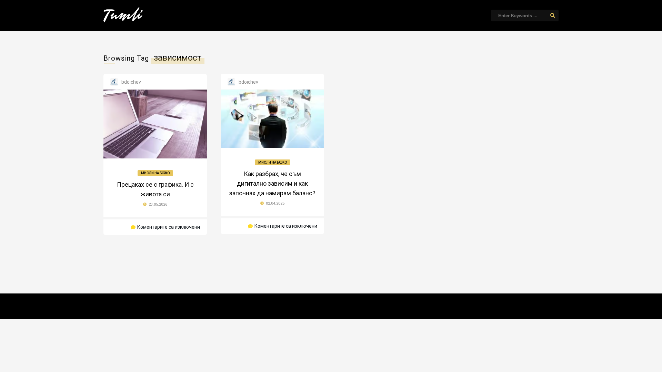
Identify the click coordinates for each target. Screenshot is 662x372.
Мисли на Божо (155, 173)
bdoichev (131, 82)
